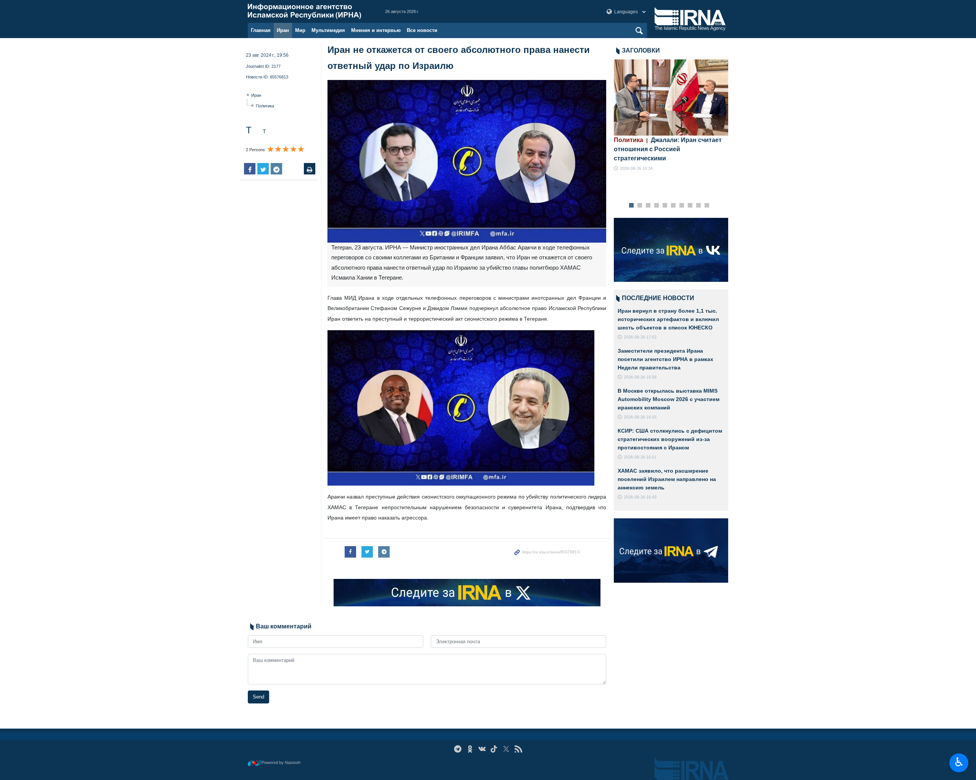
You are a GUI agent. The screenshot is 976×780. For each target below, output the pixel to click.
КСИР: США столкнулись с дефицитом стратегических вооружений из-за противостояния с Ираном (670, 439)
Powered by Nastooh (281, 762)
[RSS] (518, 749)
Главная (261, 30)
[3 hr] (671, 97)
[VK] (482, 749)
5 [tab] (665, 206)
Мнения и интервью (376, 30)
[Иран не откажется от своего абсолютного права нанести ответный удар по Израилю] (466, 161)
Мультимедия (328, 30)
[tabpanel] (671, 115)
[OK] (470, 749)
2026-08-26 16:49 (640, 497)
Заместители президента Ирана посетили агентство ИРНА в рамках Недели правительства (665, 359)
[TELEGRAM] (458, 749)
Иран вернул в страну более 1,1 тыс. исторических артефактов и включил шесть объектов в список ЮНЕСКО (668, 319)
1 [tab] (631, 206)
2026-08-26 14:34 (636, 168)
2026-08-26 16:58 (640, 377)
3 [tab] (648, 206)
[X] (506, 749)
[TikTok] (494, 749)
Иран (283, 30)
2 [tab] (640, 206)
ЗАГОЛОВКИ (641, 50)
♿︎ (959, 762)
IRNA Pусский (309, 11)
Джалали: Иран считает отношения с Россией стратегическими (668, 149)
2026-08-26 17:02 (640, 337)
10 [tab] (707, 206)
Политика (265, 106)
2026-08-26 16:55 (640, 417)
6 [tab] (673, 206)
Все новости (422, 30)
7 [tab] (682, 206)
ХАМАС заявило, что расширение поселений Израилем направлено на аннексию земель (667, 479)
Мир (300, 30)
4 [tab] (656, 206)
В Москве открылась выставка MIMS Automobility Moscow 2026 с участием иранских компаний (668, 399)
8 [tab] (690, 206)
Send (258, 697)
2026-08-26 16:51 (640, 457)
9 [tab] (698, 206)
